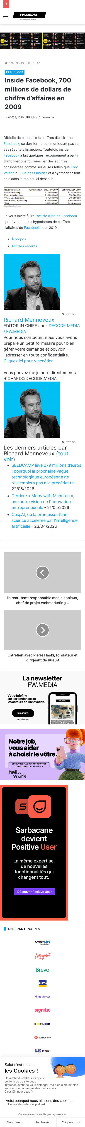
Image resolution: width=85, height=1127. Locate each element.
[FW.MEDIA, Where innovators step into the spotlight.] (29, 16)
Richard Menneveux (29, 319)
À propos (19, 239)
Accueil (13, 63)
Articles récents (24, 246)
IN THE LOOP (30, 63)
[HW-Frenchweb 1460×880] (42, 779)
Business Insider (33, 173)
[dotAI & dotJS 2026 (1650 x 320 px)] (42, 40)
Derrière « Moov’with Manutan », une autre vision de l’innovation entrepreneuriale (43, 501)
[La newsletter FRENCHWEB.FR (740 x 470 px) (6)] (42, 723)
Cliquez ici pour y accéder (28, 360)
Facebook (11, 143)
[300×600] (34, 919)
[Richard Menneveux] (32, 309)
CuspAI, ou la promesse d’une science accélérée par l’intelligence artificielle (45, 520)
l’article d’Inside (48, 216)
